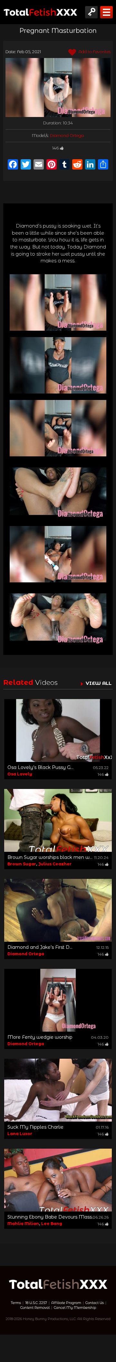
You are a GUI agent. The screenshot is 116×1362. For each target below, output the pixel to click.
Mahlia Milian (23, 1223)
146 (55, 148)
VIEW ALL (98, 683)
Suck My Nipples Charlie (35, 1127)
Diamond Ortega (67, 135)
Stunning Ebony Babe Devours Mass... (51, 1217)
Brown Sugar (21, 863)
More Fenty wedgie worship (39, 1037)
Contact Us (94, 1303)
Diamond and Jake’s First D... (39, 947)
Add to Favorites (94, 51)
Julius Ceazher (55, 863)
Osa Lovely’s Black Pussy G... (40, 767)
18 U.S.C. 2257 (36, 1303)
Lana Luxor (19, 1133)
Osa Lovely (19, 774)
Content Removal (35, 1308)
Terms (16, 1303)
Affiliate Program (66, 1303)
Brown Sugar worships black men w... (49, 857)
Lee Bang (51, 1223)
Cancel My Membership (75, 1308)
